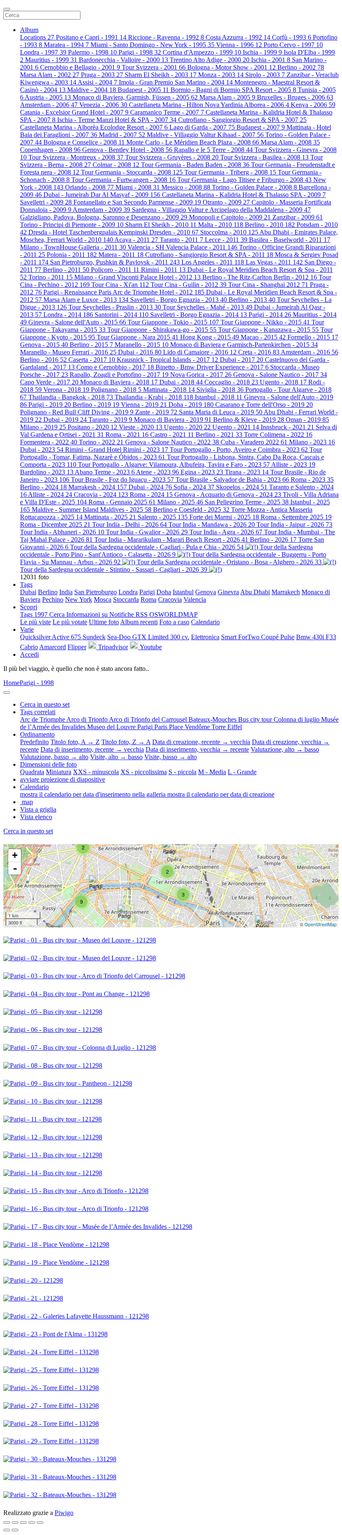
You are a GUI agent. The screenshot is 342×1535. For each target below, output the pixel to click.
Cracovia (170, 599)
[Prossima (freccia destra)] (15, 1530)
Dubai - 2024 (150, 487)
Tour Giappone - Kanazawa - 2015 (268, 329)
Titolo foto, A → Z (75, 741)
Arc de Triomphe (43, 719)
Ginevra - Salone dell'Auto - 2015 (77, 322)
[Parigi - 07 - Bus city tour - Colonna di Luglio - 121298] (263, 923)
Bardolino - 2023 (46, 472)
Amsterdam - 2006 (49, 104)
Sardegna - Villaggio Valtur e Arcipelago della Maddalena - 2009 (221, 209)
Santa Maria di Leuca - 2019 (220, 412)
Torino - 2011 (50, 277)
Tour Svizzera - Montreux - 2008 (75, 157)
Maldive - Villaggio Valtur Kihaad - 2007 (205, 134)
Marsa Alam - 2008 (290, 142)
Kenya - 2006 (313, 104)
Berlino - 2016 (43, 359)
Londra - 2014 (68, 314)
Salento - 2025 (163, 517)
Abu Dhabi (255, 592)
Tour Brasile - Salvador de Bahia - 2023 (232, 479)
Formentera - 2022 (48, 442)
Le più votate (70, 621)
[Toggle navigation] (6, 9)
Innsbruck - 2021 (287, 427)
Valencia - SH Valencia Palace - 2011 (182, 247)
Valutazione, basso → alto (54, 756)
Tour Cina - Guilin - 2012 (188, 284)
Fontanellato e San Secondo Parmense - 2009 (137, 202)
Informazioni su (87, 614)
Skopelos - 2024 (241, 487)
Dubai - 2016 (139, 352)
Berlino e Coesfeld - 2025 (191, 509)
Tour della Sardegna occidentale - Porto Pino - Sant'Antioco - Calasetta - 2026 (166, 550)
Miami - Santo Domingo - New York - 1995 (152, 44)
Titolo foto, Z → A (126, 741)
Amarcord (52, 646)
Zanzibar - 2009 (297, 217)
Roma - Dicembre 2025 (55, 524)
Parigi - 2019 (49, 404)
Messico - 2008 (185, 187)
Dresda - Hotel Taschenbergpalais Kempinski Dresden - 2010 (113, 232)
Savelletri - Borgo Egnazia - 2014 (198, 314)
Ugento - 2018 (283, 382)
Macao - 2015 (263, 337)
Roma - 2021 (127, 434)
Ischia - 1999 (262, 52)
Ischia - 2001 (270, 59)
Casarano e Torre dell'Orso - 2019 (264, 404)
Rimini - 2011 (163, 269)
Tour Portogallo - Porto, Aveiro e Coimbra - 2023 (239, 449)
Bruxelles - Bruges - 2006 (295, 97)
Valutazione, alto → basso (285, 749)
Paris (161, 726)
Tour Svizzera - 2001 (154, 67)
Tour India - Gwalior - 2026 (147, 532)
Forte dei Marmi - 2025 (224, 517)
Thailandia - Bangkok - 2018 (70, 397)
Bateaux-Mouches (213, 719)
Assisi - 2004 (97, 82)
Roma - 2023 (312, 479)
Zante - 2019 (156, 412)
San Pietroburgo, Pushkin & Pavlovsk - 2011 (115, 262)
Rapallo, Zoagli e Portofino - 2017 (119, 374)
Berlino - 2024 (43, 487)
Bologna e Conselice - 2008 (84, 142)
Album (29, 29)
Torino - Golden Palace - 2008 (254, 187)
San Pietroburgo (95, 592)
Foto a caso (174, 621)
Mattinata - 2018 (169, 389)
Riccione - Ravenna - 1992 (166, 37)
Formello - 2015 (312, 337)
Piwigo (64, 1512)
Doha (163, 592)
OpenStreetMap (320, 924)
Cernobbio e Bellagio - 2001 (80, 67)
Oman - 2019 (307, 419)
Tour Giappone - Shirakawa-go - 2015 (161, 329)
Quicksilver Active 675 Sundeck (63, 636)
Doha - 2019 (191, 404)
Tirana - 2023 (247, 472)
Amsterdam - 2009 (101, 209)
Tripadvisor (112, 646)
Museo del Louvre (112, 726)
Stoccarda (126, 599)
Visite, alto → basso (116, 756)
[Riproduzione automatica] (40, 1522)
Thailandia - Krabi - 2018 (154, 397)
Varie (27, 629)
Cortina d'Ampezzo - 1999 (202, 52)
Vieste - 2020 (140, 427)
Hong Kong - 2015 (209, 337)
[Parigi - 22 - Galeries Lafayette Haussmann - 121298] (171, 848)
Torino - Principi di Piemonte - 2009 (71, 224)
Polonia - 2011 (72, 254)
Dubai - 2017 (241, 359)
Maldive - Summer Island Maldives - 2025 (91, 509)
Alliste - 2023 (293, 464)
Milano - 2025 (180, 502)
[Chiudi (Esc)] (6, 1522)
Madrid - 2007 (122, 134)
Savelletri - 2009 (46, 202)
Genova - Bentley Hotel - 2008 (127, 149)
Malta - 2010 (220, 224)
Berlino (48, 592)
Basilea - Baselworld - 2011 (289, 239)
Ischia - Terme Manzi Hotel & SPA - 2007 (116, 119)
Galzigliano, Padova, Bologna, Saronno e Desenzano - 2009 (103, 217)
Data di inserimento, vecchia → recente (197, 749)
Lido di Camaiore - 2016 (199, 352)
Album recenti (139, 621)
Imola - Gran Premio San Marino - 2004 (176, 82)
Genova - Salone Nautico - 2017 (280, 374)
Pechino (52, 599)
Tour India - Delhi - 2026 (129, 524)
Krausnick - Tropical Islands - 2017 (167, 359)
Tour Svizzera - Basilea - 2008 (264, 157)
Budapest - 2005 (143, 89)
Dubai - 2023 (41, 449)
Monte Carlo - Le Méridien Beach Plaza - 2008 (192, 142)
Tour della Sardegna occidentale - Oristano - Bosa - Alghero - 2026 (229, 562)
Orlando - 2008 (89, 187)
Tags (26, 584)
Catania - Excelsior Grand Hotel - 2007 (74, 112)
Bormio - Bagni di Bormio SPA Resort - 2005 (233, 89)
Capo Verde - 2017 (49, 382)
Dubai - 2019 (65, 419)
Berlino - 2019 (96, 404)
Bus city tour (256, 719)
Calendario (205, 621)
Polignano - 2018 (116, 389)
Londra (128, 592)
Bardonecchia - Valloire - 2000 (123, 59)
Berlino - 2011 (66, 269)
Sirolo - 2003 (265, 74)
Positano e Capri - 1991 (91, 37)
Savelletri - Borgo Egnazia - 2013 (178, 299)
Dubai (28, 592)
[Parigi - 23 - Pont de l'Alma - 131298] (97, 883)
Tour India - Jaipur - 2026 (294, 524)
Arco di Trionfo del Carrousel (149, 719)
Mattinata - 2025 (110, 517)
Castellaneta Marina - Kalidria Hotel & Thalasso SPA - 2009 (244, 194)
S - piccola (182, 771)
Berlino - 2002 (300, 67)
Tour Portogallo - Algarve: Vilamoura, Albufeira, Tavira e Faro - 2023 (174, 464)
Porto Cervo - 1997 (293, 44)
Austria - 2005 (48, 97)
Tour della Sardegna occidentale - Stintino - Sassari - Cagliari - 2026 (113, 569)
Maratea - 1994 (66, 44)
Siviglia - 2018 (220, 389)
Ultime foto (104, 621)
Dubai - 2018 (181, 382)
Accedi (29, 654)
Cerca (57, 614)
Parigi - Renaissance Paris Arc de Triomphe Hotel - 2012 (123, 292)
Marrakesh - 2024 (97, 487)
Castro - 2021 (172, 434)
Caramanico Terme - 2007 (167, 112)
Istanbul (183, 592)
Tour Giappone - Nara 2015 (138, 337)
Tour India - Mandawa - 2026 (211, 524)
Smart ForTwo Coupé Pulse (257, 636)
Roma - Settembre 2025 (296, 517)
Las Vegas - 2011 (274, 262)
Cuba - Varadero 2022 (254, 442)
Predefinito (34, 741)
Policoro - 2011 (115, 269)
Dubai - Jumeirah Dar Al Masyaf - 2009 (101, 194)
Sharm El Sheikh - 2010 (160, 224)
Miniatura (58, 771)
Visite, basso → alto (170, 756)
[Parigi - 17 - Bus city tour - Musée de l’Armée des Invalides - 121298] (126, 913)
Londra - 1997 (43, 52)
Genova (205, 592)
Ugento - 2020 (187, 427)
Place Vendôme (190, 726)
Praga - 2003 (102, 74)
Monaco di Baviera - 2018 (119, 382)
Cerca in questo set (28, 831)
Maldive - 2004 (91, 89)
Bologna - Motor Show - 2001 (231, 67)
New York (78, 599)
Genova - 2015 (44, 344)
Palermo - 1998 (92, 52)
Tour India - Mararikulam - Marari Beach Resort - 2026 (171, 539)
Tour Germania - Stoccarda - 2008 (132, 172)
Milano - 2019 (43, 427)
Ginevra (228, 592)
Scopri (28, 607)
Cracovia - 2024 (101, 494)
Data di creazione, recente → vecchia (201, 741)
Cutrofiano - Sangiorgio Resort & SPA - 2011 (209, 254)
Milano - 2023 (312, 442)
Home (11, 682)
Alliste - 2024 (50, 494)
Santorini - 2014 (121, 314)
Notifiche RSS (129, 614)
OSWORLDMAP (173, 614)
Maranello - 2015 (141, 344)
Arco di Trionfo (87, 719)
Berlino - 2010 (270, 224)
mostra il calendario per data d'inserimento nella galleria (93, 794)
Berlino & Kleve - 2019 (248, 419)
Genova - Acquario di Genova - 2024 (227, 494)
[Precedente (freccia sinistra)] (6, 1530)
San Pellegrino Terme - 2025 (247, 502)
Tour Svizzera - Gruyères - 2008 (172, 157)
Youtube (150, 646)
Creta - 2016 (258, 352)
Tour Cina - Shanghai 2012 (268, 284)
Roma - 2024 (151, 494)
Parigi (147, 592)
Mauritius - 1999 (51, 59)
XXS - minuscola (96, 771)
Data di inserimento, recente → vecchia (92, 749)
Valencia (195, 599)
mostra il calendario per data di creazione (220, 794)
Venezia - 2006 (103, 104)
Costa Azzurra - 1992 (238, 37)
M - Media (212, 771)
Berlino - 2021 (219, 434)
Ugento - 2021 (235, 427)
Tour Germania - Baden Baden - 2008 (195, 164)
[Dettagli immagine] (31, 1522)
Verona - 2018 (66, 389)
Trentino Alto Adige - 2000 (209, 59)
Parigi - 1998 (139, 52)
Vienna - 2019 (144, 404)
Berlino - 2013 (252, 299)
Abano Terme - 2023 (105, 472)
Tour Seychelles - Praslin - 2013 (114, 307)
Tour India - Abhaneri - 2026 (62, 532)
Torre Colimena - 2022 (278, 434)
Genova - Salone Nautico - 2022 (172, 442)
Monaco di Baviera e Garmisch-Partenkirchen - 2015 (244, 344)
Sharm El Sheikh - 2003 (160, 74)
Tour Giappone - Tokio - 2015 (173, 322)
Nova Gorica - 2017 (200, 374)
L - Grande (242, 771)
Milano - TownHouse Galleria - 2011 (73, 247)
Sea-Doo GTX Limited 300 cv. (148, 636)
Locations (37, 37)
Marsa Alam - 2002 (49, 74)
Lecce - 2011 (226, 239)
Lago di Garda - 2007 (202, 127)
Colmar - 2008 (116, 164)
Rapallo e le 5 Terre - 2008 (213, 149)
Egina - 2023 (202, 472)
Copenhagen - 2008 (50, 149)
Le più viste (35, 621)
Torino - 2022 (101, 442)
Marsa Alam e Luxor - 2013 (85, 299)
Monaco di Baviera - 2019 (172, 419)
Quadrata (32, 771)
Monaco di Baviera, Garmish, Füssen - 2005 (135, 97)
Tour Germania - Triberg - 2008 (230, 172)
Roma (148, 599)
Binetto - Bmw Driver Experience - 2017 (212, 367)
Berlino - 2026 (273, 539)
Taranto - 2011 (181, 239)
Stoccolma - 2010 (229, 232)
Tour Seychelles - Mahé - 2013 (207, 307)
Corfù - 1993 (291, 37)
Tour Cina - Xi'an (120, 284)
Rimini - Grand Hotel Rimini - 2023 (116, 449)
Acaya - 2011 (136, 239)
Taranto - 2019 (110, 419)
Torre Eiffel (226, 726)
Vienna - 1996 (239, 44)
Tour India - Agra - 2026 (225, 532)
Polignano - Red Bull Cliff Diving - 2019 (76, 412)
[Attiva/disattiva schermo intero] (15, 1522)
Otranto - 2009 (226, 202)
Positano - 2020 (92, 427)
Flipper (77, 646)
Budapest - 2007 (260, 127)
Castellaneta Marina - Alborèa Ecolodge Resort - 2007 (94, 127)
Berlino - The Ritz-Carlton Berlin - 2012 (259, 277)
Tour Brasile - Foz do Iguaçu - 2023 (122, 479)
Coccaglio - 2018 (231, 382)
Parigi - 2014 (270, 314)
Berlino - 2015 (91, 344)
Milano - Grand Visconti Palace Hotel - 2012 (137, 277)
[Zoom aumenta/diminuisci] (23, 1522)
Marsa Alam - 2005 (227, 97)
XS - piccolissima (144, 771)
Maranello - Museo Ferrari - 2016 (68, 352)
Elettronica (205, 636)
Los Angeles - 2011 (212, 262)
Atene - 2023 (157, 472)
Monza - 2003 (221, 74)
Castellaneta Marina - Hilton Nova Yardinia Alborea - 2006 (209, 104)
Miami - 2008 (138, 187)
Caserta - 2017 (91, 359)
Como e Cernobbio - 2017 (115, 367)
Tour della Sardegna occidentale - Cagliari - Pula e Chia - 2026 (157, 547)
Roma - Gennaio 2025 (122, 502)
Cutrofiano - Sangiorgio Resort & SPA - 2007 (242, 119)
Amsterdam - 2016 (309, 352)
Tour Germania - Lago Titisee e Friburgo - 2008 (244, 179)
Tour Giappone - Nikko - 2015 (265, 322)
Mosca (102, 599)
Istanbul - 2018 (218, 397)
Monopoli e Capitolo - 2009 (230, 217)
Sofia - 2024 (194, 487)
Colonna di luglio (297, 719)
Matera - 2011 (120, 254)
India (66, 592)
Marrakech (286, 592)
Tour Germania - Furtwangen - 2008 (123, 179)
